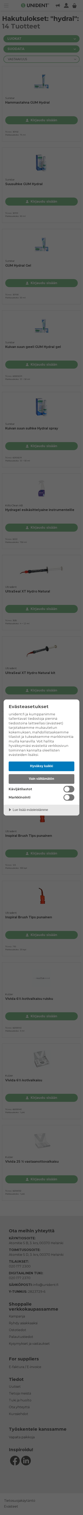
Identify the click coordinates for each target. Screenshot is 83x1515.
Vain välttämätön (41, 778)
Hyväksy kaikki (41, 766)
